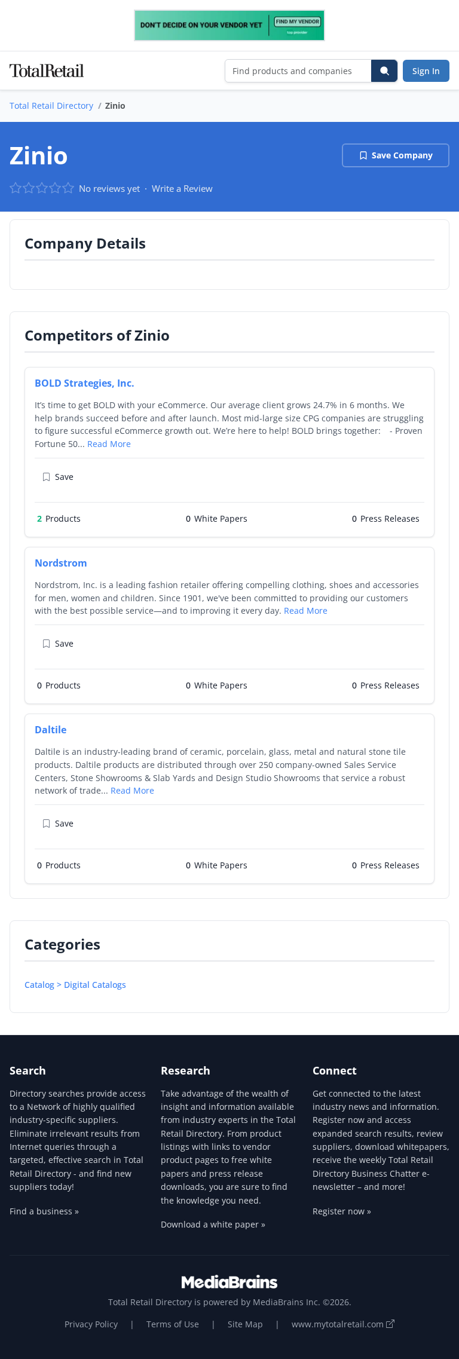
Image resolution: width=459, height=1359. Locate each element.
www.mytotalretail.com (339, 1324)
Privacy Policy (91, 1324)
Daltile (50, 729)
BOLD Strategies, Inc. (84, 383)
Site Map (245, 1324)
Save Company (402, 155)
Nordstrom (61, 563)
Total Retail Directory (51, 105)
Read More (109, 443)
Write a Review (182, 188)
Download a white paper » (213, 1224)
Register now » (342, 1211)
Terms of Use (172, 1324)
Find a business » (44, 1211)
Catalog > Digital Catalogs (75, 984)
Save (64, 476)
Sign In (426, 70)
